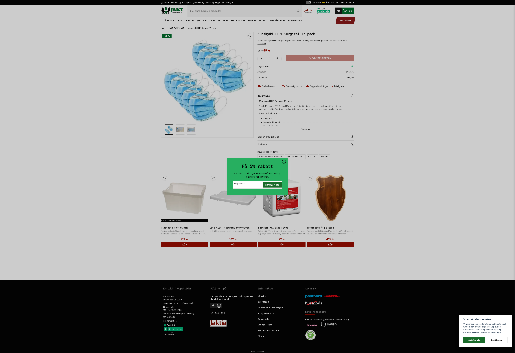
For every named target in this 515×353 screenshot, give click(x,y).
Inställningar (497, 340)
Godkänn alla (474, 340)
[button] (284, 161)
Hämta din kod (272, 184)
